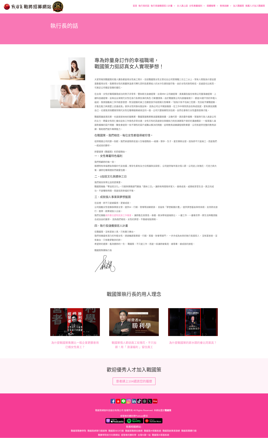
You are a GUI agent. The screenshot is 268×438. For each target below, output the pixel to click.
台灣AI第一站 (144, 435)
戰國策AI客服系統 (160, 435)
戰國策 (168, 410)
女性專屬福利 (195, 6)
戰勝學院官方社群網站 (109, 435)
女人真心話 (182, 6)
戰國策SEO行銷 (116, 430)
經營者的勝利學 (128, 435)
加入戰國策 (238, 6)
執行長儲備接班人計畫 (161, 6)
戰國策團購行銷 (189, 430)
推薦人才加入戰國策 (255, 6)
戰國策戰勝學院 (78, 430)
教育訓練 (224, 6)
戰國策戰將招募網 (134, 430)
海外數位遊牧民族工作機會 (118, 215)
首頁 (135, 6)
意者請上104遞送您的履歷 (134, 381)
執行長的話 (143, 6)
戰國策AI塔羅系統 (152, 430)
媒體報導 (211, 6)
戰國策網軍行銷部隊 (97, 430)
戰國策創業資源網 (171, 430)
